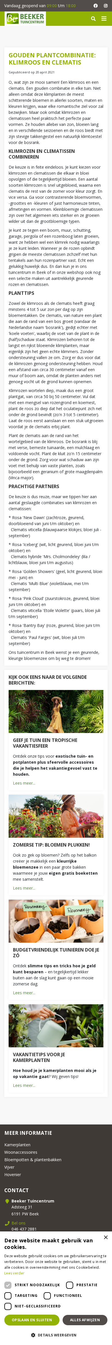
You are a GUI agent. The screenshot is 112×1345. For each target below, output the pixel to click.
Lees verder (14, 1273)
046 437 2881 (24, 1229)
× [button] (105, 1237)
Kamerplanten (17, 1144)
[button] (56, 1335)
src (93, 19)
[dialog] (56, 1288)
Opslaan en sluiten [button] (32, 1319)
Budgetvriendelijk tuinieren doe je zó (56, 953)
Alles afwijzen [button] (85, 1319)
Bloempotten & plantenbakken (32, 1159)
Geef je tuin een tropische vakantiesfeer (45, 743)
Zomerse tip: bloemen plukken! (51, 845)
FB (95, 6)
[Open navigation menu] (104, 18)
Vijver (9, 1167)
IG (105, 6)
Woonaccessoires (20, 1152)
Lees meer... (24, 783)
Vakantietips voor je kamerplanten (39, 1057)
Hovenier (12, 1174)
